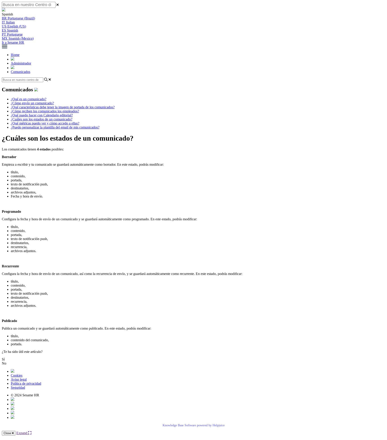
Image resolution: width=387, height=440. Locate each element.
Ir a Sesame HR (13, 42)
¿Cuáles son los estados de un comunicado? (41, 119)
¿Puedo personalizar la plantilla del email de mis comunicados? (55, 127)
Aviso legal (19, 379)
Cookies (16, 375)
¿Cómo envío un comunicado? (32, 103)
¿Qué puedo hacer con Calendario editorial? (42, 115)
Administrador (21, 63)
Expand (22, 433)
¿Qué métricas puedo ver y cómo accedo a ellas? (45, 123)
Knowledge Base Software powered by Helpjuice (194, 425)
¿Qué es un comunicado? (28, 99)
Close (8, 433)
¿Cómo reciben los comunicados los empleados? (45, 111)
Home (15, 55)
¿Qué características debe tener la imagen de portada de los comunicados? (63, 107)
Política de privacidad (26, 383)
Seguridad (18, 387)
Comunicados (20, 72)
